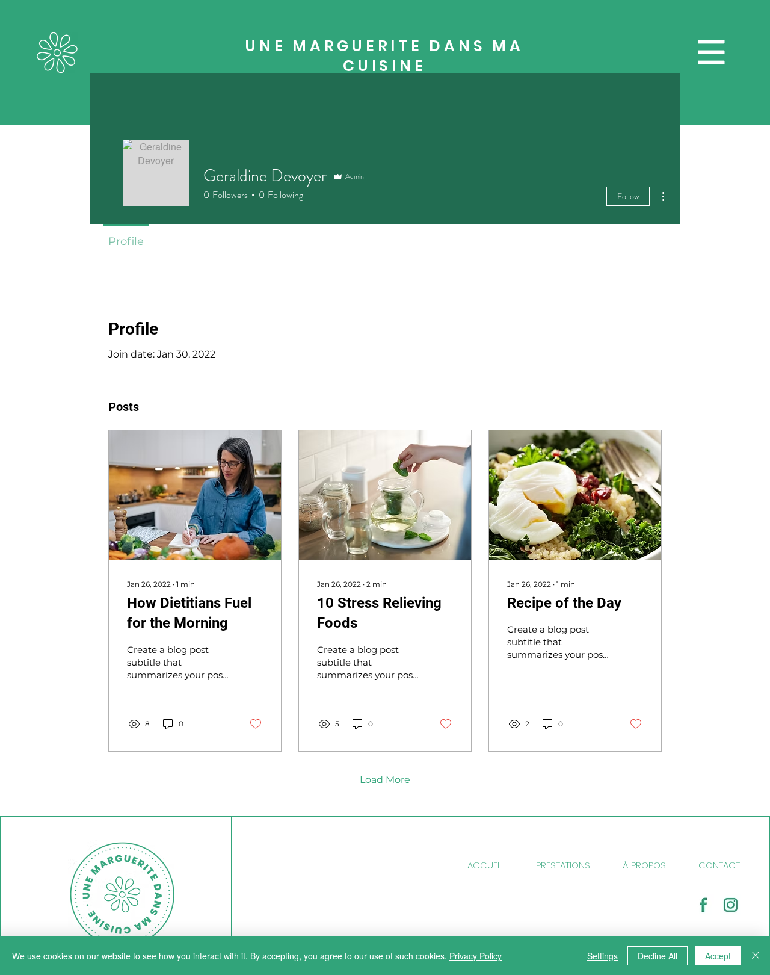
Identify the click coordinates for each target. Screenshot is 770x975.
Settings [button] (602, 956)
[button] (711, 52)
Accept (718, 956)
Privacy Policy (475, 956)
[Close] (755, 955)
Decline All (657, 956)
